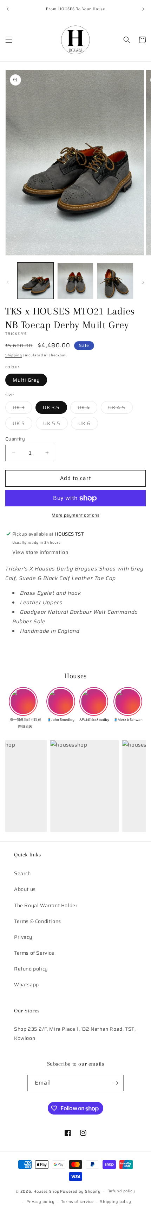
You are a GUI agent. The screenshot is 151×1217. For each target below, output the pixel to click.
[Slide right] (143, 282)
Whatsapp (26, 984)
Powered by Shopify (80, 1191)
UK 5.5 (55, 424)
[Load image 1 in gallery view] (35, 281)
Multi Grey (26, 380)
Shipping (13, 355)
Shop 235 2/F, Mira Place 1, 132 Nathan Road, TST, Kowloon (75, 1033)
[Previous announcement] (7, 9)
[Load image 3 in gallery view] (115, 281)
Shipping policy (115, 1202)
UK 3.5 (51, 407)
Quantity (15, 439)
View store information (40, 552)
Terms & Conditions (37, 921)
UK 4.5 (120, 408)
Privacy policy (40, 1202)
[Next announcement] (143, 9)
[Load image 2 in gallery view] (75, 281)
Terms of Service (34, 953)
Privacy (23, 937)
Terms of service (77, 1202)
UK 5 (22, 424)
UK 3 (22, 408)
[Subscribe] (115, 1083)
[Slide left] (7, 282)
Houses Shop (46, 1191)
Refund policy (31, 969)
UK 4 (87, 408)
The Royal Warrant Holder (45, 905)
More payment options (75, 515)
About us (25, 889)
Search (22, 873)
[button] (9, 40)
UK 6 (88, 424)
